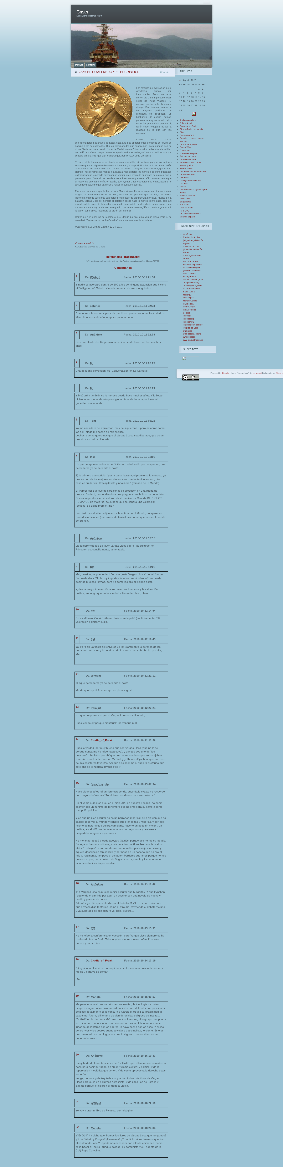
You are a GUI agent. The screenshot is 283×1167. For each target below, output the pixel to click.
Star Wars (184, 204)
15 (77, 783)
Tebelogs (187, 316)
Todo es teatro (186, 207)
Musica (183, 186)
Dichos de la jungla (188, 144)
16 (77, 883)
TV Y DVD (184, 211)
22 (77, 1126)
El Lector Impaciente (192, 264)
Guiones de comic (188, 156)
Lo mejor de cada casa (190, 180)
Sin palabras (185, 202)
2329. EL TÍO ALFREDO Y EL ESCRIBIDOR (109, 72)
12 (77, 674)
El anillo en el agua (188, 153)
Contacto (90, 65)
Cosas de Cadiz (187, 135)
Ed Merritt (257, 373)
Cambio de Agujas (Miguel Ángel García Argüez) (193, 240)
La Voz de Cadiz (187, 174)
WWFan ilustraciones (193, 340)
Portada (79, 65)
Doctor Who (185, 147)
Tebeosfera (188, 322)
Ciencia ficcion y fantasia (191, 129)
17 (77, 927)
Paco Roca (188, 304)
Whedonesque (190, 337)
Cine (182, 132)
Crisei (82, 11)
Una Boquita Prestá (192, 334)
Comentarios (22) (84, 243)
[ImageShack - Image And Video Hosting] (194, 115)
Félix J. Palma (189, 273)
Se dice (186, 313)
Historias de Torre (188, 159)
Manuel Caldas (190, 301)
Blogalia (225, 373)
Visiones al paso (187, 217)
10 (77, 609)
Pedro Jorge (189, 306)
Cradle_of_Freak (101, 740)
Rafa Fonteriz (189, 310)
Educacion (184, 150)
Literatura (184, 177)
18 (77, 959)
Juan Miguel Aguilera (192, 285)
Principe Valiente (187, 195)
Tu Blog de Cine (190, 328)
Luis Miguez (188, 297)
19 (77, 995)
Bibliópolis (187, 234)
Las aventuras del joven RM (193, 171)
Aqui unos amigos (188, 120)
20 (77, 1054)
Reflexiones (185, 198)
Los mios (184, 183)
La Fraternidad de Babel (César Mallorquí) (191, 291)
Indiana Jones (186, 168)
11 (77, 638)
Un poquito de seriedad (190, 213)
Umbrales (187, 331)
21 (77, 1102)
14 (77, 739)
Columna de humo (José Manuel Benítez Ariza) (193, 249)
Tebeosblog (188, 319)
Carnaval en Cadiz (188, 126)
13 (77, 706)
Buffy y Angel (186, 123)
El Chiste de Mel (190, 261)
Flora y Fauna (189, 276)
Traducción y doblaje (193, 325)
